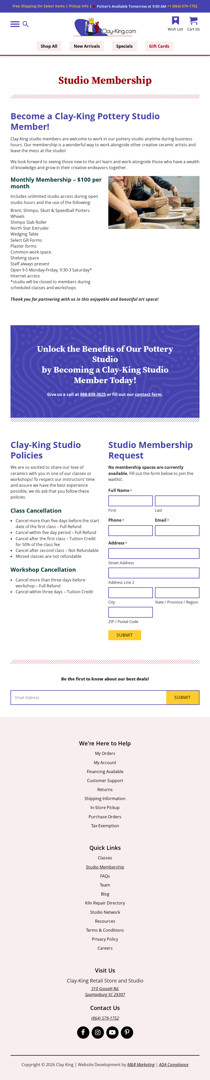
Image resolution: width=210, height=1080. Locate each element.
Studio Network (105, 912)
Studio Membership (105, 867)
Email (162, 520)
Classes (105, 858)
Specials (124, 46)
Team (105, 885)
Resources (105, 921)
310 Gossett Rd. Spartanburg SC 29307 (105, 991)
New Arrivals (87, 46)
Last (158, 510)
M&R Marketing (141, 1064)
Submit (125, 635)
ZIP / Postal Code (123, 621)
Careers (105, 948)
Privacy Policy (105, 939)
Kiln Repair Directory (105, 903)
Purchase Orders (105, 817)
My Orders (105, 753)
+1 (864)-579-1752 (182, 6)
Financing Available (105, 771)
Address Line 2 (121, 582)
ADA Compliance (173, 1064)
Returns (105, 789)
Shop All (49, 46)
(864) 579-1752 (105, 1018)
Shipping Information (105, 798)
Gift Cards (159, 46)
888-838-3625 (93, 394)
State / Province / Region (176, 602)
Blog (105, 894)
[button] (129, 6)
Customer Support (105, 780)
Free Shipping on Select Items (39, 6)
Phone (116, 520)
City (111, 602)
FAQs (105, 876)
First (112, 510)
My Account (105, 762)
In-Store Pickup (105, 807)
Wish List (175, 29)
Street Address (121, 562)
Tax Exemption (105, 826)
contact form (148, 394)
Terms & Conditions (105, 930)
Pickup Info (79, 6)
